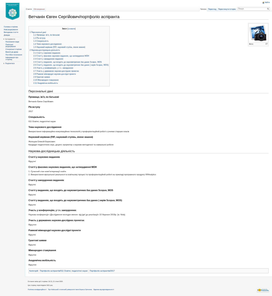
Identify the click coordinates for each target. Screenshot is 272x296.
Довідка (7, 35)
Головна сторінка (11, 27)
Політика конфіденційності (37, 289)
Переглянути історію (227, 9)
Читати (203, 9)
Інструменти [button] (10, 39)
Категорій (33, 271)
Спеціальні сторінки (14, 49)
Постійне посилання (14, 55)
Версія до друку (12, 52)
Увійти (267, 2)
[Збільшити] (266, 43)
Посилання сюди (12, 42)
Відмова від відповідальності (104, 289)
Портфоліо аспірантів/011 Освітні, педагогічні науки (64, 271)
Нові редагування (11, 30)
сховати (71, 29)
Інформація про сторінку (12, 58)
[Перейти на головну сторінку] (12, 11)
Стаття (29, 9)
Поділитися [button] (10, 63)
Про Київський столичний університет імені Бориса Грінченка (70, 289)
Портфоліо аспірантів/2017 (102, 271)
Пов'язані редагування (11, 46)
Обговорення (39, 9)
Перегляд (212, 9)
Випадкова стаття (11, 32)
